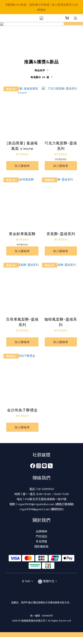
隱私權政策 (41, 546)
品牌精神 (41, 531)
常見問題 (41, 541)
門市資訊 (41, 536)
